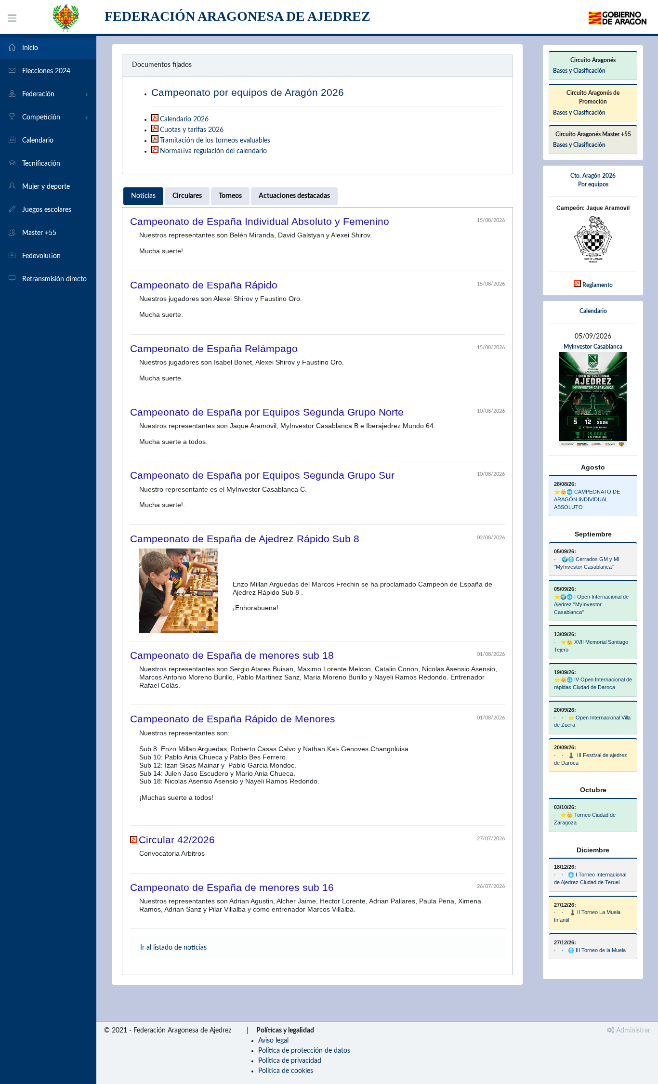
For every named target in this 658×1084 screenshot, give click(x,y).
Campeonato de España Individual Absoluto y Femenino (259, 221)
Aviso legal (273, 1040)
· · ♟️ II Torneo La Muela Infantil (587, 916)
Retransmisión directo (53, 279)
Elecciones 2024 (45, 71)
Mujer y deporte (45, 186)
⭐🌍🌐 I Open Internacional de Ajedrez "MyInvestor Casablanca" (591, 604)
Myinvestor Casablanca (593, 347)
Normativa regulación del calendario (213, 151)
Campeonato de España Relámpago (214, 348)
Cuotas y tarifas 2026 (192, 130)
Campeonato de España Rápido (203, 284)
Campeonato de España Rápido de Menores (232, 718)
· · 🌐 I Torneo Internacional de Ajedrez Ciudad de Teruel (590, 878)
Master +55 (38, 233)
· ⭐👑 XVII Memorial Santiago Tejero (591, 646)
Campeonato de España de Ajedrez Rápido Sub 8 (244, 538)
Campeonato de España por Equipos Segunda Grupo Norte (267, 412)
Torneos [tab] (230, 196)
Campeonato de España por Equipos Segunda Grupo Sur (262, 475)
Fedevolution (40, 256)
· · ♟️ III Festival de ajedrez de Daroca (590, 759)
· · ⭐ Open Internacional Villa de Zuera (592, 721)
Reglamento (597, 285)
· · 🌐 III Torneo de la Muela (590, 950)
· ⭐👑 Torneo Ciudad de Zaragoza (585, 818)
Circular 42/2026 (177, 839)
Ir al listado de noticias (173, 947)
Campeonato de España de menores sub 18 (232, 655)
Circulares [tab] (187, 196)
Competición (40, 117)
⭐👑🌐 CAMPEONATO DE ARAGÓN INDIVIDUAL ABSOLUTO (587, 499)
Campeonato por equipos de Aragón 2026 (247, 92)
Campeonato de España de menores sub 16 (232, 887)
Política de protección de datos (304, 1050)
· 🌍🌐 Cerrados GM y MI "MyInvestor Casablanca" (586, 563)
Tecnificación (40, 163)
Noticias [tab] (143, 196)
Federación (37, 94)
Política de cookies (285, 1071)
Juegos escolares (45, 210)
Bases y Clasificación (579, 71)
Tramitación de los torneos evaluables (215, 140)
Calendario (36, 140)
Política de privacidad (289, 1061)
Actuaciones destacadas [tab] (294, 196)
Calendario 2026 (184, 119)
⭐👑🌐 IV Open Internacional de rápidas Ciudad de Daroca (593, 683)
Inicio (29, 48)
